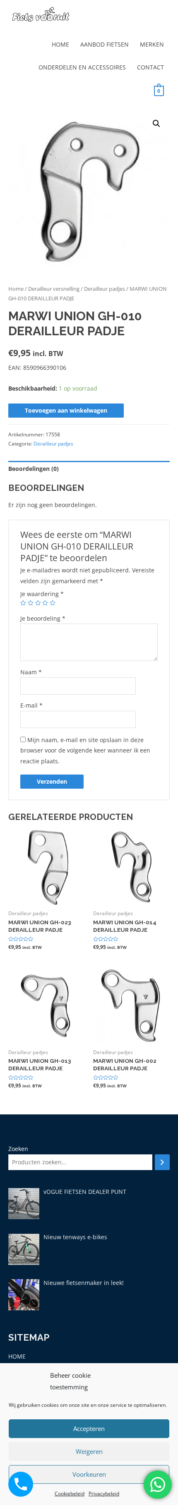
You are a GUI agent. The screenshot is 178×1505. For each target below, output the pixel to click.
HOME (60, 44)
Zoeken (18, 1149)
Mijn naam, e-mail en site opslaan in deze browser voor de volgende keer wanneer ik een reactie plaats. (85, 750)
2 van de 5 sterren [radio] (31, 603)
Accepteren (89, 1428)
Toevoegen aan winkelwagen (66, 410)
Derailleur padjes (104, 288)
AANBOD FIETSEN (104, 44)
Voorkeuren (89, 1474)
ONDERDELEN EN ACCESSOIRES (82, 67)
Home (16, 288)
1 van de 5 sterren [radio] (23, 603)
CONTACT (150, 67)
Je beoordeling (42, 618)
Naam (31, 672)
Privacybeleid (104, 1493)
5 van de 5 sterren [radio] (52, 603)
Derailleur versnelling (53, 288)
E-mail (31, 705)
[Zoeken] (162, 1162)
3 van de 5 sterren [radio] (38, 603)
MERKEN (152, 44)
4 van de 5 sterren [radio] (45, 603)
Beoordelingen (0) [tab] (33, 469)
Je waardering (42, 594)
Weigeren (89, 1451)
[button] (156, 123)
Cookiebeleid (69, 1493)
